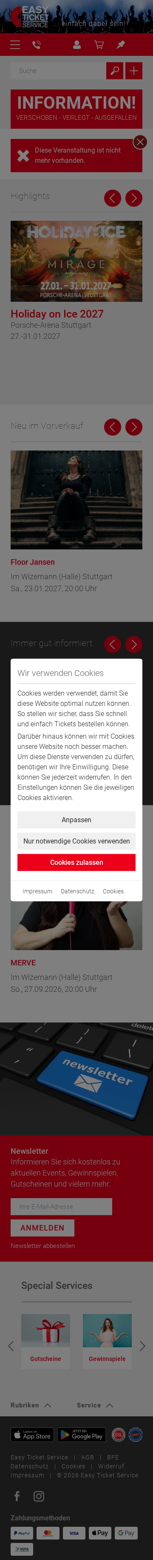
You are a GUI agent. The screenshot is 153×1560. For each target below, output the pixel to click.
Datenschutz (77, 891)
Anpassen (76, 820)
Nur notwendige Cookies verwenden (76, 841)
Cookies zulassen (76, 862)
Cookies (113, 891)
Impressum (37, 891)
